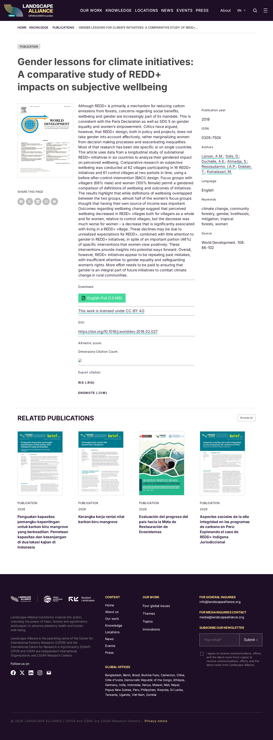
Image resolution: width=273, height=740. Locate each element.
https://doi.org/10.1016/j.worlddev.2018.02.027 (117, 331)
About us (112, 612)
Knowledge (38, 27)
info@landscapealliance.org (219, 602)
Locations (112, 632)
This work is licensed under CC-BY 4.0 (111, 311)
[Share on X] (29, 201)
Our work (112, 619)
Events (110, 646)
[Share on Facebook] (21, 201)
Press (109, 653)
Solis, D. (232, 156)
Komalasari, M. (219, 171)
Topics (147, 621)
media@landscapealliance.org (221, 617)
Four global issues (156, 606)
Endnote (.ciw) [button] (93, 393)
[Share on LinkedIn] (37, 201)
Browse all (246, 417)
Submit (250, 640)
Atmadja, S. (237, 161)
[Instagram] (46, 201)
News (109, 639)
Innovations (151, 629)
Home (109, 605)
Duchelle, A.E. (213, 161)
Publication (29, 46)
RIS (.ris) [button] (86, 382)
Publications (63, 27)
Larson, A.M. (212, 156)
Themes (149, 614)
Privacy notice (156, 721)
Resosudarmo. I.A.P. (219, 166)
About (225, 10)
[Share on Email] (54, 201)
